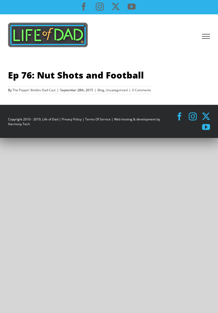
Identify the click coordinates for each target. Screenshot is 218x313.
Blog (101, 90)
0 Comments (141, 90)
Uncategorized (117, 90)
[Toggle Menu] (206, 36)
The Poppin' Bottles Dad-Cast (34, 90)
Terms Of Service (98, 119)
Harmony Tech (19, 124)
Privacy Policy (72, 119)
